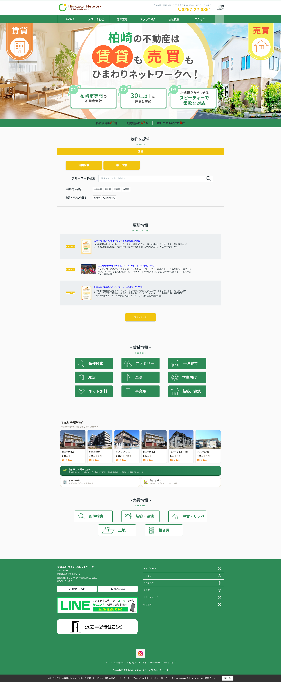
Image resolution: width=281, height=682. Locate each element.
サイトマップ (169, 662)
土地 (122, 530)
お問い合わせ (96, 19)
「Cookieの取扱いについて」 (189, 678)
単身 (139, 377)
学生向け (189, 377)
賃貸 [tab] (140, 151)
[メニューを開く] (219, 19)
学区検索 (121, 165)
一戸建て (190, 363)
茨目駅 (117, 189)
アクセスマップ (150, 597)
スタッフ (147, 576)
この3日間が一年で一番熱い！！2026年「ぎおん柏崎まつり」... (127, 265)
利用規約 (133, 662)
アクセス (200, 19)
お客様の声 (148, 583)
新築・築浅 (145, 516)
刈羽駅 (126, 189)
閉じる (228, 678)
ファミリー (144, 363)
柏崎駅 (108, 189)
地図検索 (84, 165)
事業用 (140, 391)
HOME (70, 19)
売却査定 (122, 19)
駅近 (92, 377)
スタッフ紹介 (148, 19)
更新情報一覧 (140, 317)
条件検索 (96, 363)
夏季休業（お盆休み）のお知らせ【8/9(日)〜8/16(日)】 (119, 287)
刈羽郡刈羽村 (109, 197)
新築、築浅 (192, 391)
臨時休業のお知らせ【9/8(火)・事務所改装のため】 (117, 240)
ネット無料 (98, 391)
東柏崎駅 (98, 189)
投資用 (164, 530)
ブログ (146, 590)
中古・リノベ (194, 516)
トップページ (149, 568)
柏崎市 (97, 197)
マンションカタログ (116, 662)
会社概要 (174, 19)
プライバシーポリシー (150, 662)
